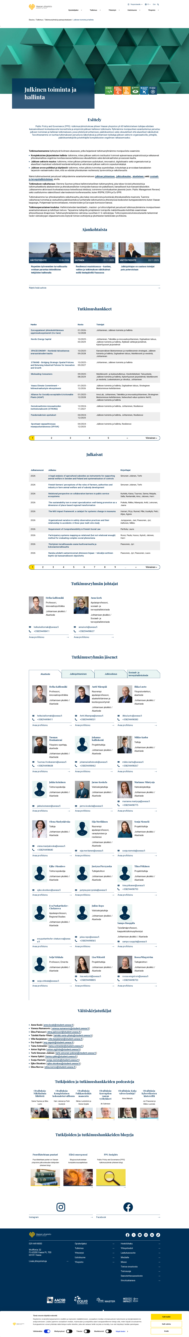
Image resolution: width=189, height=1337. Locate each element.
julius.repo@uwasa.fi (89, 937)
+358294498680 (45, 850)
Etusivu (31, 20)
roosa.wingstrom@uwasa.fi (135, 976)
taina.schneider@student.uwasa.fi (66, 1046)
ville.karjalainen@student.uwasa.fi (65, 1039)
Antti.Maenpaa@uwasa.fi (91, 715)
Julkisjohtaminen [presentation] (78, 674)
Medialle (125, 1257)
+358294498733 (130, 980)
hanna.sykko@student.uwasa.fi (61, 1056)
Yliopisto (151, 10)
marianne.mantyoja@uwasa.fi (136, 801)
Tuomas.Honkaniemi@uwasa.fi (51, 762)
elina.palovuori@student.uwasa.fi (63, 1032)
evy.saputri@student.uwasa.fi (58, 1042)
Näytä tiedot (120, 1331)
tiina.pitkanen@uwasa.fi (133, 885)
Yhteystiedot (127, 1248)
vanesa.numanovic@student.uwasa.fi (70, 1028)
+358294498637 (86, 631)
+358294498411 (42, 631)
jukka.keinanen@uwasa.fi (48, 806)
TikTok (158, 1235)
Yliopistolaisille (135, 4)
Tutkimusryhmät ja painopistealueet (58, 20)
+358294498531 (88, 719)
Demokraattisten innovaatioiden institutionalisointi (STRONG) (46, 407)
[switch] (69, 1331)
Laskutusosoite (128, 1252)
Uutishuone (132, 10)
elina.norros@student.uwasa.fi (60, 1067)
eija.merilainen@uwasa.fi (91, 850)
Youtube (140, 1235)
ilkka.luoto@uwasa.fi (132, 715)
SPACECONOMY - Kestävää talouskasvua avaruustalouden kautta (50, 352)
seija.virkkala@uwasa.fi (48, 981)
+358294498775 (130, 805)
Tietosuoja (126, 1271)
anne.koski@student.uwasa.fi (58, 1025)
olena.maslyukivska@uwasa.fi (51, 846)
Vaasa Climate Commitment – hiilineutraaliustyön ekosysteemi (46, 387)
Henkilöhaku (127, 1243)
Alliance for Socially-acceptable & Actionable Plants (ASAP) (52, 395)
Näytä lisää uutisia (37, 287)
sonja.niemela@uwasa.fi (133, 850)
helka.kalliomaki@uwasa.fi (46, 627)
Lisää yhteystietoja (38, 1261)
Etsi (154, 4)
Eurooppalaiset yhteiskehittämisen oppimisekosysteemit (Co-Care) (47, 331)
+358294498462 (88, 765)
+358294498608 (45, 765)
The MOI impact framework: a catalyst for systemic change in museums (82, 511)
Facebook (101, 1217)
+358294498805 (88, 980)
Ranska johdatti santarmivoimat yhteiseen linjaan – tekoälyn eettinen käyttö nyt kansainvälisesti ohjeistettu (80, 554)
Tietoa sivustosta (129, 1266)
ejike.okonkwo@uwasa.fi (49, 890)
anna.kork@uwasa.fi (88, 627)
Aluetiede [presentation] (45, 674)
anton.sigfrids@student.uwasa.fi (63, 1049)
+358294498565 (88, 940)
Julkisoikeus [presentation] (111, 674)
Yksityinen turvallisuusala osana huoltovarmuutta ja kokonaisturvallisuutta (72, 545)
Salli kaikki (166, 1317)
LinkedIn (152, 1235)
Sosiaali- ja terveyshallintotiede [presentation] (138, 674)
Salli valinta (166, 1324)
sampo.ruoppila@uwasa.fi (134, 941)
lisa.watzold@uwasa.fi (90, 976)
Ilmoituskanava (128, 1280)
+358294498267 (130, 765)
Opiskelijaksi (73, 10)
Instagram (34, 1217)
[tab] (45, 674)
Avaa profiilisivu (36, 637)
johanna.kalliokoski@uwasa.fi (93, 762)
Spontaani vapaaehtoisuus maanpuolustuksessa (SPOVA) (45, 425)
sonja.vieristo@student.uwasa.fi (63, 1060)
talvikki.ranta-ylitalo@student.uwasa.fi (73, 1035)
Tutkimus (93, 10)
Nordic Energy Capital (41, 339)
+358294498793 (130, 889)
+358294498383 (130, 719)
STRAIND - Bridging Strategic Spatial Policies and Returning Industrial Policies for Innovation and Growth (53, 365)
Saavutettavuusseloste (132, 1276)
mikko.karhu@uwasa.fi (133, 762)
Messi (124, 1262)
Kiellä (166, 1331)
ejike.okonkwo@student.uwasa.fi (63, 1063)
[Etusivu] (40, 7)
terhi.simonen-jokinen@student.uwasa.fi (76, 1053)
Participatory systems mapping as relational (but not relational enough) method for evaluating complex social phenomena (81, 536)
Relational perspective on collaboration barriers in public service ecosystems (78, 495)
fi (148, 4)
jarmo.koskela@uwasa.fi (91, 806)
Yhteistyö (112, 10)
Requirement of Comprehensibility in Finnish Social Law (74, 529)
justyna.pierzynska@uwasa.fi (93, 890)
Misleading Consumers (41, 374)
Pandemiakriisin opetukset (43, 415)
